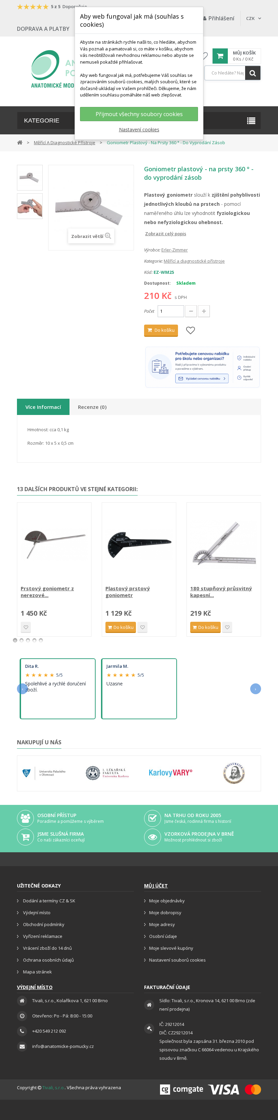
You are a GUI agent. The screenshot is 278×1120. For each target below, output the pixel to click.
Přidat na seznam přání (26, 627)
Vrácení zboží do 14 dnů (47, 948)
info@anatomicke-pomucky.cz (63, 1046)
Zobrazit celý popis (149, 233)
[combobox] (232, 73)
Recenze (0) (92, 406)
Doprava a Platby (43, 28)
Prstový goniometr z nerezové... (47, 591)
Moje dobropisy (165, 912)
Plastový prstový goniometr (127, 591)
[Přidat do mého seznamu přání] (190, 331)
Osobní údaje (163, 936)
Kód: (148, 272)
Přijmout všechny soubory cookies (139, 114)
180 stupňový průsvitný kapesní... (221, 591)
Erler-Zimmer (174, 250)
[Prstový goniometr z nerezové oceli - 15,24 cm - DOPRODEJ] (54, 544)
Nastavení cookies (139, 129)
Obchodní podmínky (43, 924)
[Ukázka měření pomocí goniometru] (30, 206)
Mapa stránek (37, 972)
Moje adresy (162, 924)
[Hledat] (252, 73)
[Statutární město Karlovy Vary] (170, 773)
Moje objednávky (167, 901)
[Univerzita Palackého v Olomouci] (43, 773)
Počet (149, 311)
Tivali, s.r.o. (53, 1087)
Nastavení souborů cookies (177, 960)
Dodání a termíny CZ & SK (48, 901)
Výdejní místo (36, 912)
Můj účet (156, 885)
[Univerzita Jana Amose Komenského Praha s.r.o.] (234, 773)
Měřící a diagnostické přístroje (194, 261)
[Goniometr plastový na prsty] (30, 178)
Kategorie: (153, 261)
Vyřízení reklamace (42, 936)
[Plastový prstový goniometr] (139, 544)
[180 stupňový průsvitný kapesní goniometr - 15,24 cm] (223, 544)
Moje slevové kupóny (171, 948)
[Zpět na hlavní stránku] (19, 142)
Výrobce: (152, 250)
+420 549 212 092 (49, 1031)
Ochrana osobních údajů (48, 960)
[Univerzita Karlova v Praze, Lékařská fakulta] (107, 773)
